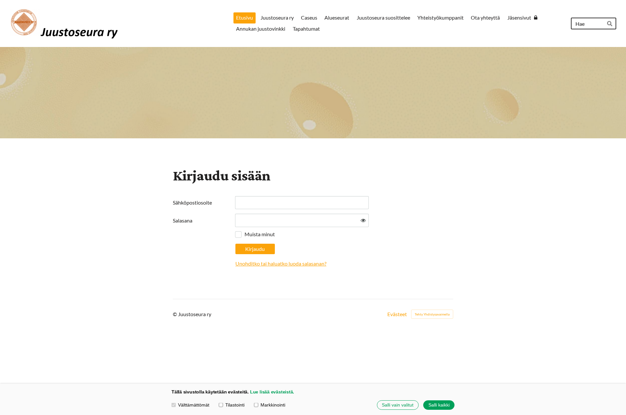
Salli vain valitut (397, 404)
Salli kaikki (439, 404)
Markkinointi (273, 404)
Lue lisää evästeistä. (272, 391)
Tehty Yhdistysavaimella (432, 314)
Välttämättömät (193, 404)
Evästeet (397, 314)
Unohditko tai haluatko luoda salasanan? (280, 263)
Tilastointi (235, 404)
